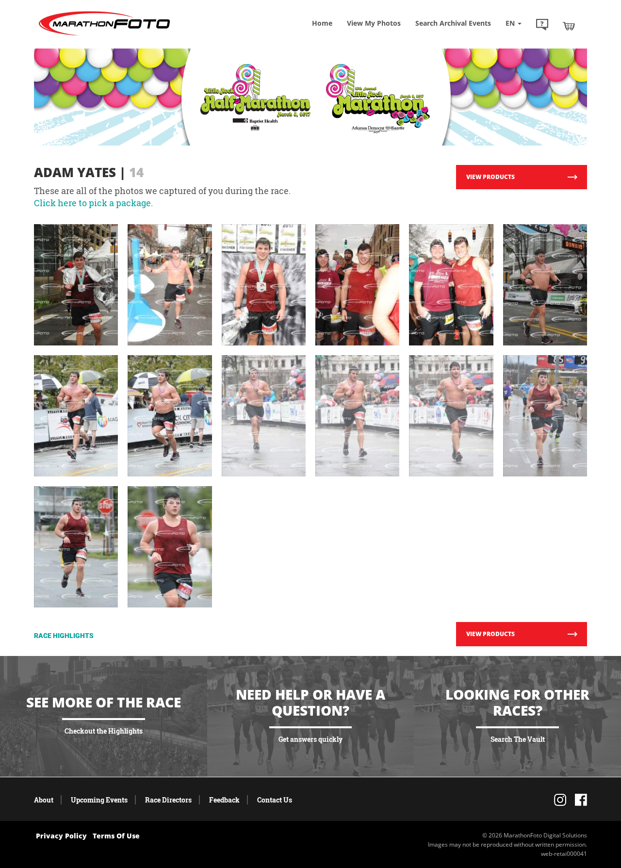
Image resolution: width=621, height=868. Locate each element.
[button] (542, 25)
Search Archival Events (453, 23)
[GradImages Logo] (104, 35)
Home (322, 23)
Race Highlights (64, 635)
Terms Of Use (116, 835)
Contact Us (274, 799)
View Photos (374, 23)
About (43, 799)
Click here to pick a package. (93, 203)
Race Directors (168, 799)
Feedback (224, 799)
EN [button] (511, 23)
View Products (490, 177)
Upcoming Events (99, 799)
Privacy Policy (61, 835)
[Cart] (569, 25)
